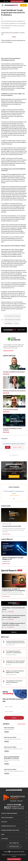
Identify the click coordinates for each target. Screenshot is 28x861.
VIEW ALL (14, 632)
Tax (2, 18)
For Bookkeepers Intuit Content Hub (12, 319)
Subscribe (23, 5)
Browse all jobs (21, 723)
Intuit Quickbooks (8, 323)
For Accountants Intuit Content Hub (12, 316)
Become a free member (17, 1)
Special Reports (11, 570)
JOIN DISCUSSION (14, 495)
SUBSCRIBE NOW (14, 846)
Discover (16, 323)
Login (7, 1)
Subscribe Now (14, 476)
